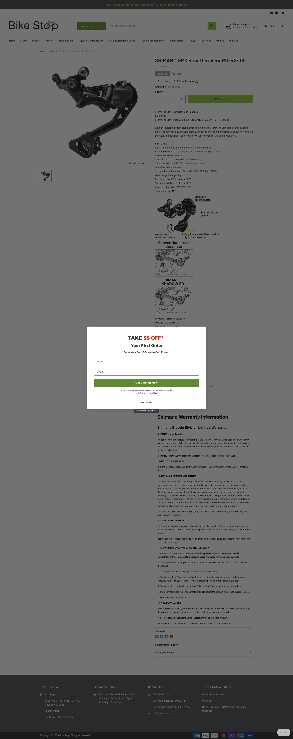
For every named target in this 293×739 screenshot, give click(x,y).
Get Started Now (146, 382)
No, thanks (147, 402)
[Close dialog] (202, 330)
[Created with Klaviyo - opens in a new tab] (146, 411)
